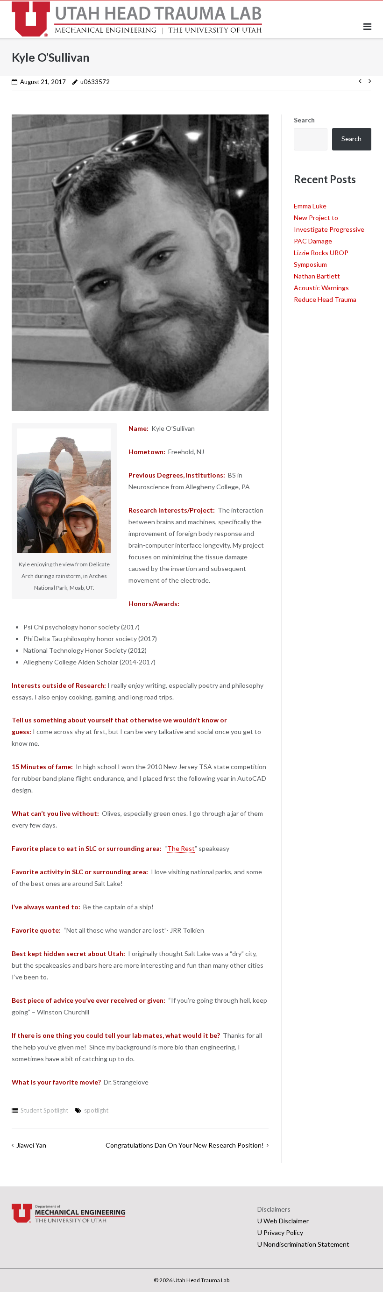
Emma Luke (310, 206)
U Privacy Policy (280, 1232)
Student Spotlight (44, 1110)
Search (304, 120)
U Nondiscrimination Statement (303, 1244)
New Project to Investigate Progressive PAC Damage (329, 229)
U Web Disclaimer (283, 1221)
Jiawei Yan (31, 1145)
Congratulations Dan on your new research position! (185, 1145)
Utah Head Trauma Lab (201, 1280)
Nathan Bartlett (317, 276)
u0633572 (95, 82)
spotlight (96, 1110)
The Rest (181, 848)
